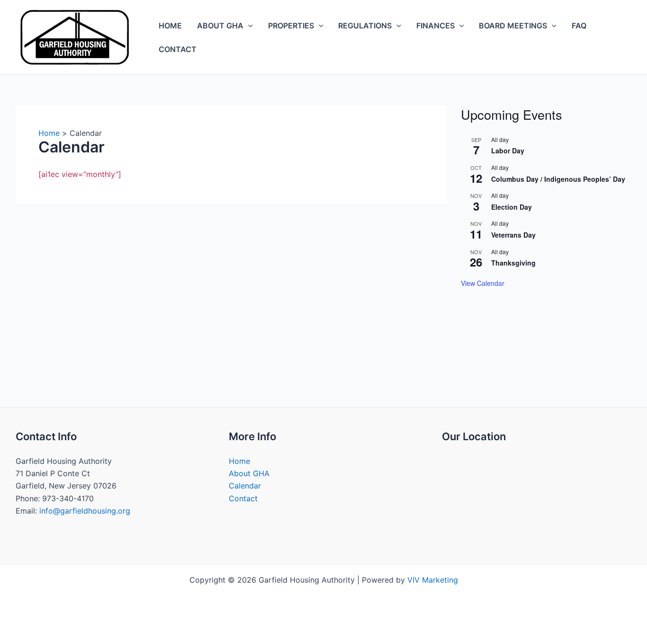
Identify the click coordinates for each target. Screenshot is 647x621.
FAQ (579, 25)
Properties (291, 25)
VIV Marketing (432, 580)
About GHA (220, 25)
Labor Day (507, 150)
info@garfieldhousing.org (84, 510)
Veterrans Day (513, 235)
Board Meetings (513, 25)
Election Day (511, 207)
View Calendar (482, 283)
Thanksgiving (513, 262)
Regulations (365, 25)
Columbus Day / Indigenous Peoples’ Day (558, 179)
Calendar (245, 485)
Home (170, 25)
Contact (178, 49)
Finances (435, 25)
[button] (248, 25)
